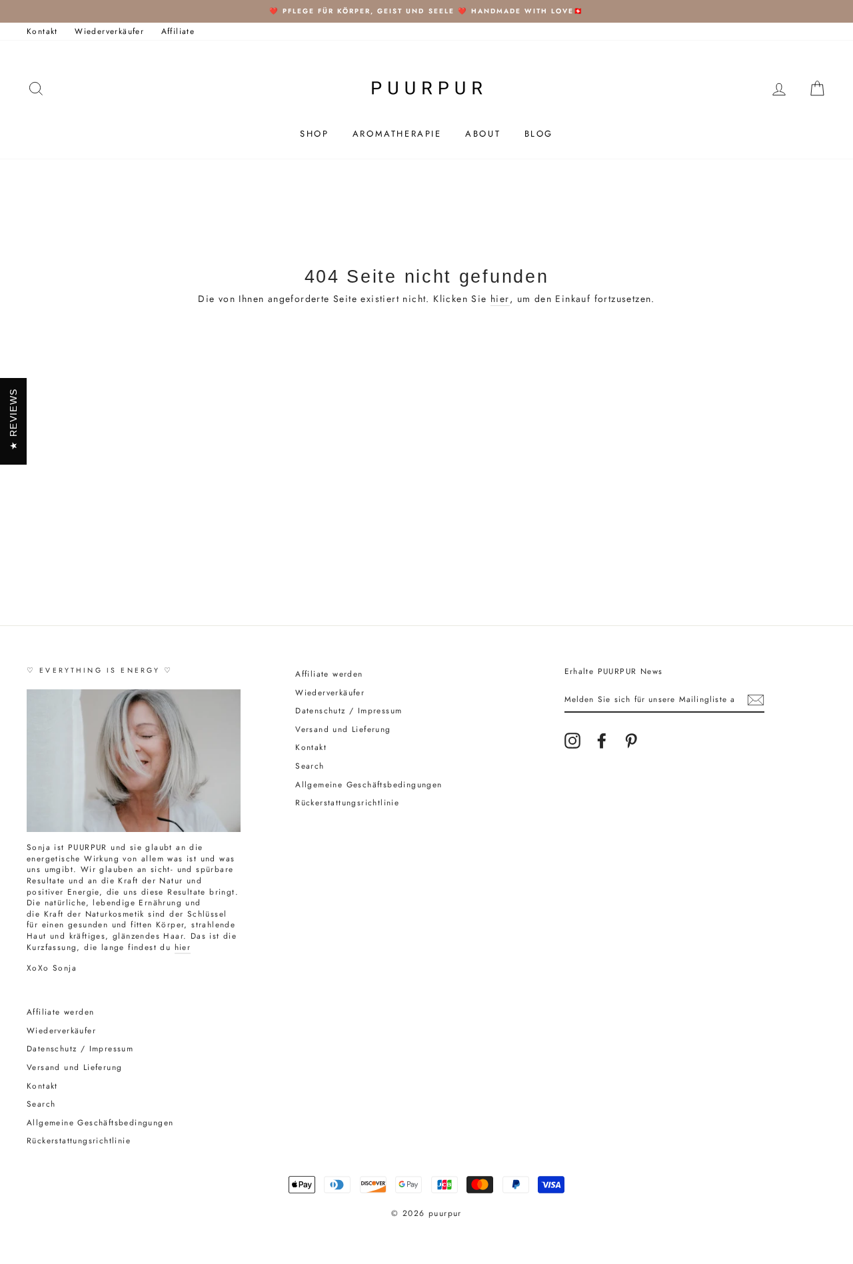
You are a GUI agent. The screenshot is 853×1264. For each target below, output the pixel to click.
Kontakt (42, 31)
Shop (314, 133)
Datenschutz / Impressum (348, 710)
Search (309, 765)
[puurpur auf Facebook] (602, 741)
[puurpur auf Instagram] (572, 741)
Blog (538, 133)
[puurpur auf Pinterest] (631, 741)
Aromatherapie (397, 133)
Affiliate (178, 31)
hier (500, 299)
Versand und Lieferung (343, 729)
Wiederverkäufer (109, 31)
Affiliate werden (329, 673)
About (482, 133)
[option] (426, 11)
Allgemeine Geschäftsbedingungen (368, 784)
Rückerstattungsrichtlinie (347, 802)
